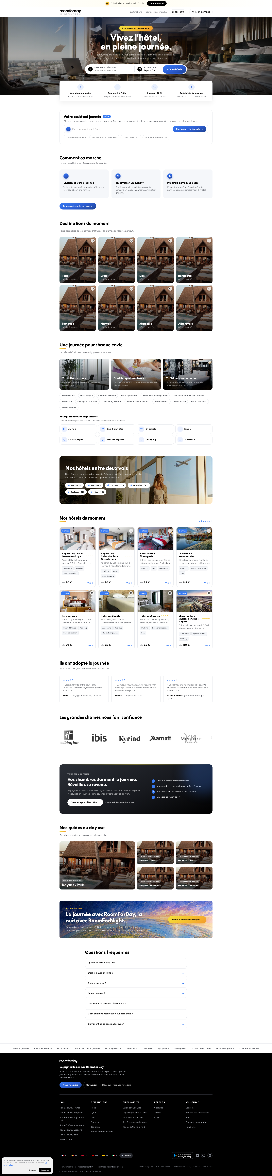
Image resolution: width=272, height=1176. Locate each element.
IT (116, 1155)
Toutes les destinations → (103, 1131)
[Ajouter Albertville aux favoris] (209, 289)
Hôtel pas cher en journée (155, 395)
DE (96, 1155)
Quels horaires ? (136, 993)
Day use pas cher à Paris (135, 1112)
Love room (148, 1048)
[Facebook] (209, 1155)
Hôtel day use (68, 395)
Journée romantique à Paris (104, 137)
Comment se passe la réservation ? (136, 1003)
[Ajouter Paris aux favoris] (93, 241)
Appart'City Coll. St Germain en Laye (72, 555)
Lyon (93, 1112)
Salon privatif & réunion (138, 401)
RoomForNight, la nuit (134, 1127)
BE (76, 1155)
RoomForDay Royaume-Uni (72, 1119)
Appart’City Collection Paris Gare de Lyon (109, 556)
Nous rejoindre (70, 1085)
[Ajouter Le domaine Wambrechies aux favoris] (209, 531)
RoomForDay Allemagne (72, 1125)
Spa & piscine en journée (135, 1122)
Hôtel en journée (21, 1048)
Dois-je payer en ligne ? (136, 973)
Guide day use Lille (132, 1108)
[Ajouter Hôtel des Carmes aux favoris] (170, 593)
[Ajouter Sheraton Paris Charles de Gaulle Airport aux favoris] (209, 593)
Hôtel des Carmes (150, 615)
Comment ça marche (156, 12)
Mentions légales (146, 1167)
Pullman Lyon (69, 615)
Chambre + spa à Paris (76, 137)
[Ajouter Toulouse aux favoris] (93, 289)
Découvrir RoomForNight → (187, 919)
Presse (157, 1112)
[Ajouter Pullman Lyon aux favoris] (92, 593)
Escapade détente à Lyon (156, 137)
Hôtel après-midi (129, 395)
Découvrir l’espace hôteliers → (121, 802)
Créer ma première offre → (85, 802)
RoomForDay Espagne (71, 1130)
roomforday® (66, 1167)
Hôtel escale (180, 401)
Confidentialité (179, 1167)
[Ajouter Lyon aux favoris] (131, 241)
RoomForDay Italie (69, 1135)
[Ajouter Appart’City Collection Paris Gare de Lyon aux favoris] (131, 531)
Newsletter (191, 1127)
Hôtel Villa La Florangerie (147, 555)
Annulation (165, 1167)
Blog (156, 1117)
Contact (190, 1108)
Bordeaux (95, 1122)
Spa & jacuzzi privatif (87, 401)
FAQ (188, 1117)
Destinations (135, 12)
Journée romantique (133, 1117)
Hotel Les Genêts (110, 615)
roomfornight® (85, 1167)
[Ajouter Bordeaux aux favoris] (209, 241)
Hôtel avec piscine (225, 1048)
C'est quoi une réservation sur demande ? (136, 1013)
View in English (156, 3)
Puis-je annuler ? (136, 983)
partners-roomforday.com (110, 1167)
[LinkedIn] (197, 1155)
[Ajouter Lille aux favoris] (170, 241)
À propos (158, 1108)
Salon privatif (180, 1048)
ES (107, 1155)
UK (86, 1155)
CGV (157, 1167)
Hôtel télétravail (199, 401)
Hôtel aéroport (161, 401)
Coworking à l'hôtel (112, 401)
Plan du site (207, 1167)
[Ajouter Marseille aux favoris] (170, 289)
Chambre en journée (249, 1048)
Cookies (197, 1167)
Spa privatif (163, 1048)
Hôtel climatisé (69, 407)
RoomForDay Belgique (71, 1112)
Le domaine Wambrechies (186, 555)
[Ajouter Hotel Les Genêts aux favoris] (131, 593)
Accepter (45, 1170)
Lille (93, 1117)
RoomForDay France (70, 1108)
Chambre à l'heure (107, 395)
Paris (93, 1108)
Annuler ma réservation (197, 1112)
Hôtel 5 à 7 (67, 401)
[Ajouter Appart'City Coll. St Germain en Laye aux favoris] (92, 531)
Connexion (91, 1085)
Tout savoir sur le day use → (78, 206)
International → (67, 1139)
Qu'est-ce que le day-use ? (136, 962)
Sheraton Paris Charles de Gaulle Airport (189, 618)
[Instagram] (203, 1155)
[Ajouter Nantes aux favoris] (131, 289)
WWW (128, 1155)
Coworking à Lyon (131, 137)
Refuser (32, 1170)
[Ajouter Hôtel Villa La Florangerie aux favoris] (170, 531)
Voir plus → (204, 521)
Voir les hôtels (174, 69)
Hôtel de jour (86, 395)
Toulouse (95, 1127)
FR (66, 1155)
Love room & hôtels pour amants (188, 395)
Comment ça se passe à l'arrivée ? (136, 1024)
